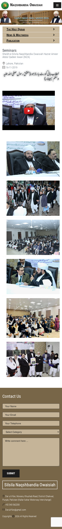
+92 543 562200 (12, 504)
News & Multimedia (17, 35)
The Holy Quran (16, 29)
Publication (13, 40)
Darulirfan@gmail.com (15, 509)
